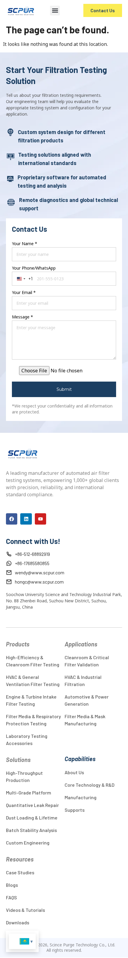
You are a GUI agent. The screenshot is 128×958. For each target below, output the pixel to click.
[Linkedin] (26, 519)
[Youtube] (40, 519)
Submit (64, 389)
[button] (55, 10)
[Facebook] (11, 519)
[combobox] (23, 278)
